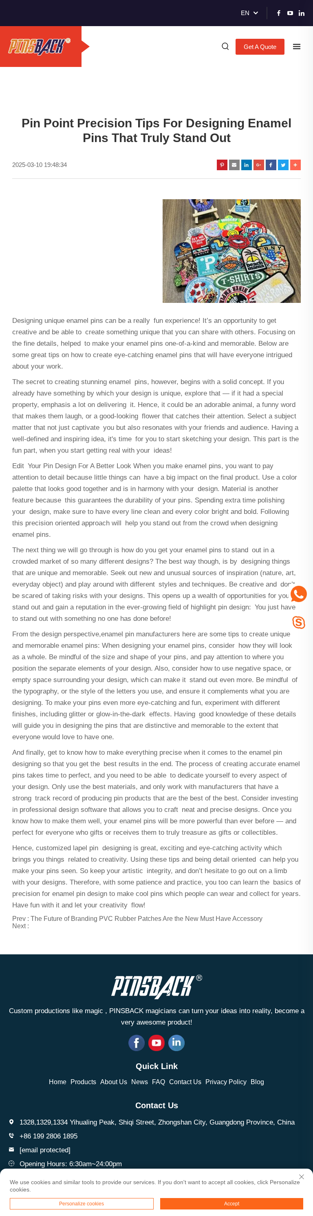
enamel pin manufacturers (140, 634)
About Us (113, 1081)
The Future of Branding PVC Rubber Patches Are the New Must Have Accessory (146, 918)
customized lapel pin (67, 848)
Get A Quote (260, 46)
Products (83, 1081)
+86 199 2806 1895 (48, 1136)
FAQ (158, 1081)
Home (57, 1081)
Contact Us (185, 1081)
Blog (257, 1081)
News (139, 1081)
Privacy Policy (226, 1081)
